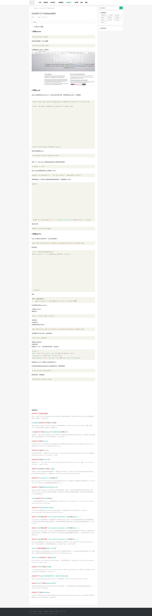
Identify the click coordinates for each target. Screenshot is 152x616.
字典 (64, 611)
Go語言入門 (110, 17)
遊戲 (86, 2)
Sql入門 (110, 15)
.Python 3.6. (41, 459)
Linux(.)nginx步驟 (42, 498)
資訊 (81, 2)
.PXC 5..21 (40, 450)
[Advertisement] (63, 125)
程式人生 (36, 8)
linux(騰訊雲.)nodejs (44, 422)
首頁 (40, 2)
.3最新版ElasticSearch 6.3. (45, 487)
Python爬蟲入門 (104, 22)
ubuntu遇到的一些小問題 (44, 548)
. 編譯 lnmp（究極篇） (43, 468)
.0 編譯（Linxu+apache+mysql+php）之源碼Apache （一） (56, 517)
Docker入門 (103, 17)
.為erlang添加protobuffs (43, 507)
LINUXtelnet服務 (41, 567)
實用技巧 (69, 2)
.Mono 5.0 (40, 441)
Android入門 (118, 15)
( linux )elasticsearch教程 (44, 583)
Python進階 (110, 19)
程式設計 (52, 2)
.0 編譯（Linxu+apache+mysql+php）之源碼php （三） (55, 539)
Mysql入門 (103, 15)
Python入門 (103, 19)
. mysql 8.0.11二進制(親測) (45, 478)
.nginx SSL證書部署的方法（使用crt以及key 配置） (50, 576)
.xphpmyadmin (41, 592)
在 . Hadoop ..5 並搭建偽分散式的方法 (50, 432)
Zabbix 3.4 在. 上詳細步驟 (44, 557)
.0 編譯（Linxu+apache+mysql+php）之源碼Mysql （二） (56, 528)
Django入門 (118, 19)
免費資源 (61, 2)
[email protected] (64, 220)
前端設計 (45, 2)
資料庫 (76, 2)
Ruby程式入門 (118, 17)
